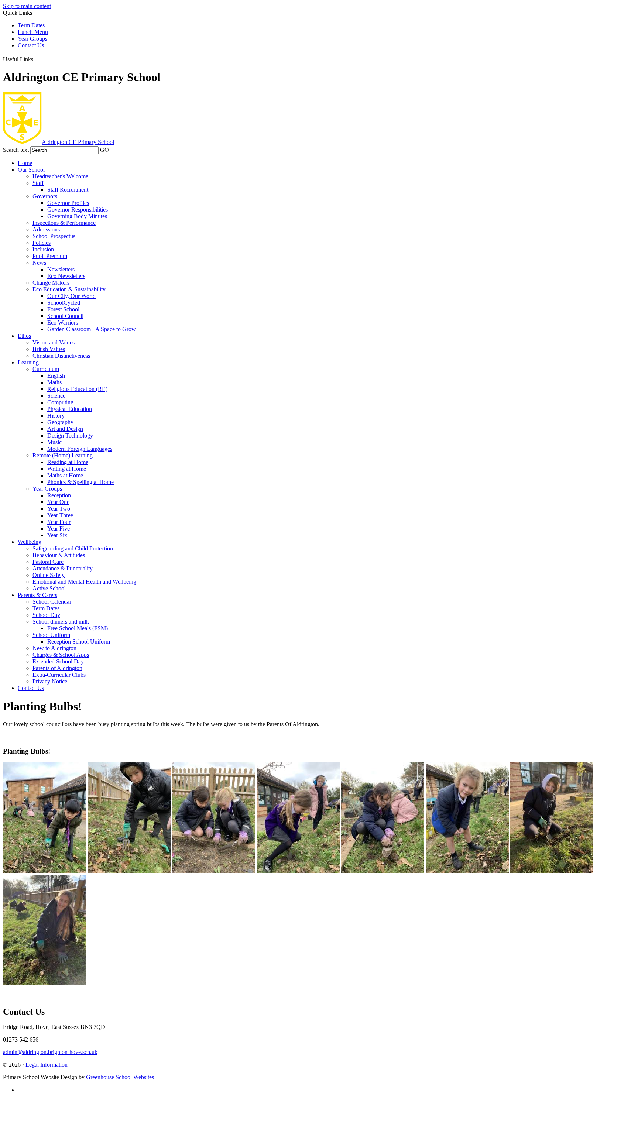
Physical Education (69, 409)
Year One (58, 502)
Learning (28, 362)
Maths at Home (65, 475)
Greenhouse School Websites (120, 1077)
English (56, 376)
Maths (54, 382)
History (56, 415)
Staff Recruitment (67, 189)
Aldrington (78, 142)
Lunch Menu (33, 32)
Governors (44, 196)
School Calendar (51, 601)
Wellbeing (29, 542)
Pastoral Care (48, 562)
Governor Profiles (68, 203)
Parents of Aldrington (57, 668)
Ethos (24, 336)
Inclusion (43, 249)
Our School (31, 170)
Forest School (63, 309)
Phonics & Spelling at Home (80, 482)
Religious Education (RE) (77, 389)
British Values (48, 349)
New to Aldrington (54, 648)
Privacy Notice (49, 681)
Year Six (57, 535)
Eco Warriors (62, 322)
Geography (60, 422)
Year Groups (32, 38)
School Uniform (51, 635)
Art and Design (65, 429)
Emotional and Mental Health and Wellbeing (84, 582)
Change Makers (50, 282)
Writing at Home (66, 469)
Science (56, 395)
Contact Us (31, 45)
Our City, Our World (71, 296)
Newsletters (61, 269)
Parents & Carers (37, 595)
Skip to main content (27, 6)
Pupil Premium (49, 256)
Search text (16, 150)
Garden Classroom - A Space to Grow (91, 329)
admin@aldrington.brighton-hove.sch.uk (50, 1052)
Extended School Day (58, 661)
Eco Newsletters (66, 276)
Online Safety (48, 575)
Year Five (58, 528)
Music (54, 442)
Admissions (46, 229)
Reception (59, 495)
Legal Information (46, 1064)
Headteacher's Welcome (60, 176)
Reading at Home (67, 462)
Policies (41, 243)
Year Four (59, 522)
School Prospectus (53, 236)
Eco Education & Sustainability (69, 289)
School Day (46, 615)
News (39, 263)
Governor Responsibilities (77, 209)
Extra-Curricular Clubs (59, 675)
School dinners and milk (60, 621)
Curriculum (45, 369)
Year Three (60, 515)
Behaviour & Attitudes (58, 555)
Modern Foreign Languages (79, 449)
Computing (60, 402)
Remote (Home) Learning (62, 455)
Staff (38, 183)
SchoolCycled (63, 302)
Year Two (58, 508)
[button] (38, 58)
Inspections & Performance (64, 223)
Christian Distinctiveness (61, 356)
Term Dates (31, 25)
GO (104, 150)
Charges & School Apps (60, 655)
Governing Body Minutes (77, 216)
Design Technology (70, 435)
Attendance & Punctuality (62, 568)
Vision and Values (53, 342)
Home (25, 163)
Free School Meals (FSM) (77, 628)
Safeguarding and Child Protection (72, 548)
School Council (65, 316)
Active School (49, 588)
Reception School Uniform (78, 641)
